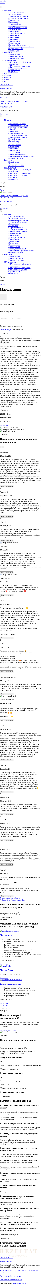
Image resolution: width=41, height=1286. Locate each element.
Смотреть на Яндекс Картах (10, 898)
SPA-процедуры (10, 60)
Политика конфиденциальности (11, 1276)
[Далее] (3, 447)
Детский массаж (14, 43)
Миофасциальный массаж (17, 28)
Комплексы (8, 52)
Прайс (6, 73)
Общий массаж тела (15, 49)
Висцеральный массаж (16, 33)
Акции (6, 79)
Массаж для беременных (17, 45)
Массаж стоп (13, 39)
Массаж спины (13, 20)
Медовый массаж (14, 30)
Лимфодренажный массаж (17, 26)
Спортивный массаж (15, 24)
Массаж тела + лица (15, 56)
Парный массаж (14, 54)
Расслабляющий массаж (17, 14)
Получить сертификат (8, 1030)
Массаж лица (13, 22)
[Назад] (1, 447)
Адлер (2, 190)
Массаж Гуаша (13, 31)
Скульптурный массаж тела (18, 18)
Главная (3, 330)
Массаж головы (14, 41)
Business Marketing (19, 1283)
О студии (7, 75)
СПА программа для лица (17, 68)
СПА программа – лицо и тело (19, 66)
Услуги (9, 330)
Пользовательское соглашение (11, 1280)
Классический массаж (16, 12)
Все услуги (4, 1005)
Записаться (4, 97)
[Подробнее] (3, 297)
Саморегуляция (13, 37)
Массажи (7, 10)
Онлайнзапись (3, 2)
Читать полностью (7, 486)
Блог (6, 81)
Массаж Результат (14, 35)
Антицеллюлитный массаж (18, 16)
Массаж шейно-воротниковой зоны (21, 47)
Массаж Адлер (13, 51)
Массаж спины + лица (16, 58)
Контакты (7, 77)
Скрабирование (14, 70)
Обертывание (13, 72)
